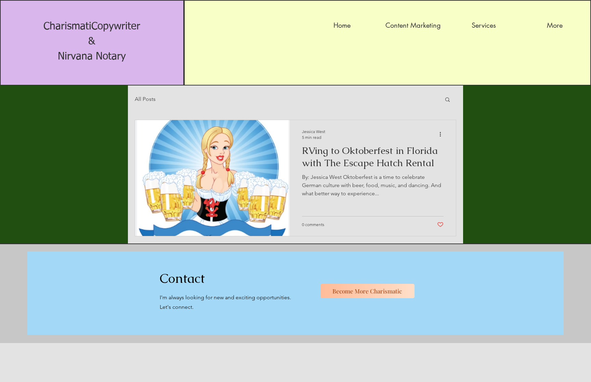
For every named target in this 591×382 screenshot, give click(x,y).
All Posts (145, 99)
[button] (447, 100)
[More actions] (442, 134)
